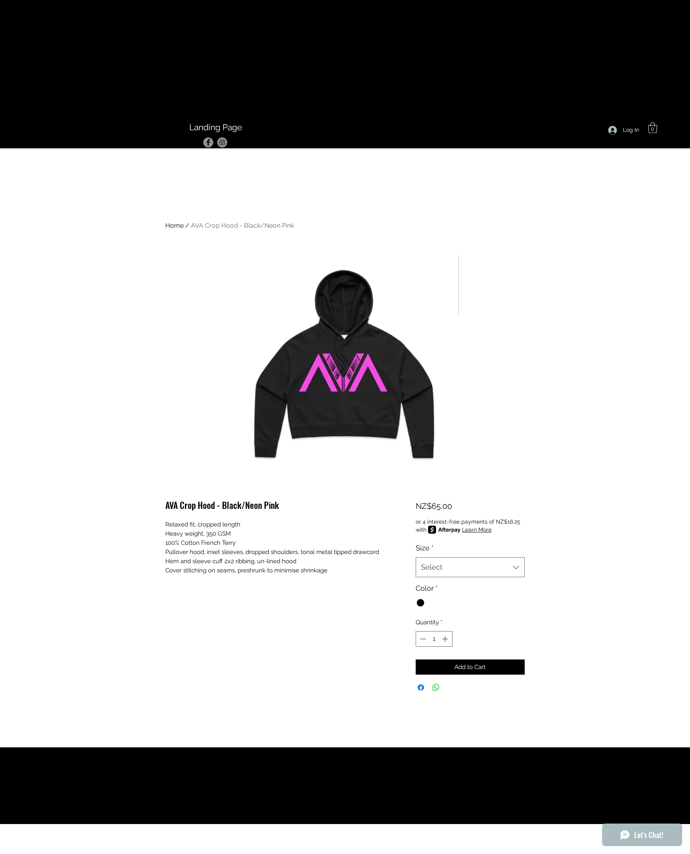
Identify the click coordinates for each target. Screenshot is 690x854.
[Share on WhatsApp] (436, 687)
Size (425, 548)
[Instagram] (222, 142)
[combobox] (470, 567)
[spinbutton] (433, 639)
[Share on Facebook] (421, 687)
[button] (652, 127)
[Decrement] (422, 639)
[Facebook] (208, 142)
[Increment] (445, 639)
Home (174, 225)
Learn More (477, 529)
